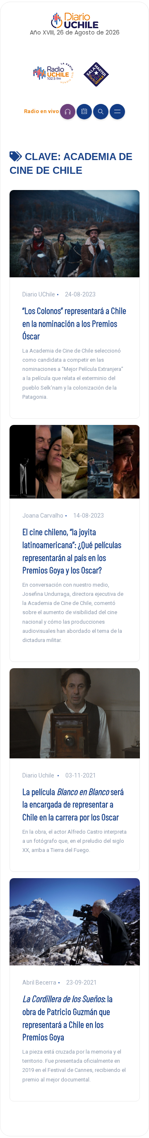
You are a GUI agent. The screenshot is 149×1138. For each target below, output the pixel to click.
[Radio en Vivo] (67, 111)
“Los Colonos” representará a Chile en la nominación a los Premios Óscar (74, 323)
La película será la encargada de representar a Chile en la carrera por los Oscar (73, 804)
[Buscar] (100, 111)
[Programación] (84, 111)
